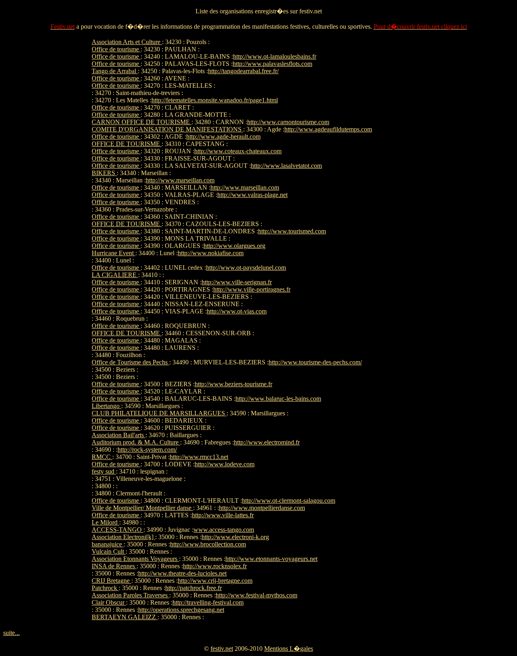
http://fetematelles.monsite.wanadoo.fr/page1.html (214, 100)
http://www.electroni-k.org (235, 536)
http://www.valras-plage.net (252, 194)
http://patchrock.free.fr (193, 587)
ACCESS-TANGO (117, 529)
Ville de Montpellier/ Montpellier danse (142, 507)
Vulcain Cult (109, 551)
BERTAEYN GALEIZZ (125, 617)
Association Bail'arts (118, 435)
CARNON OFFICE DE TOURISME (141, 122)
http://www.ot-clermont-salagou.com (288, 500)
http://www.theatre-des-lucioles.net (182, 573)
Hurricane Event (113, 253)
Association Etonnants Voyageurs (135, 558)
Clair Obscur (109, 602)
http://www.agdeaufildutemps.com (328, 129)
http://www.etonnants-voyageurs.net (271, 558)
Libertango (106, 405)
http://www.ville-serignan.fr (237, 282)
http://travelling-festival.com (208, 602)
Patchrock (105, 587)
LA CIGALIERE (115, 274)
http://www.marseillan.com (180, 180)
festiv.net (221, 648)
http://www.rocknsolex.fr (215, 566)
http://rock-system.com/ (147, 449)
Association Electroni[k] (123, 536)
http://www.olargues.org (234, 245)
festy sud (104, 471)
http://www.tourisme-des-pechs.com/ (315, 362)
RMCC (102, 456)
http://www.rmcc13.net (199, 456)
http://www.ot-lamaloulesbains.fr (274, 56)
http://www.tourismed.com (292, 231)
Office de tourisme (116, 49)
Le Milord (105, 522)
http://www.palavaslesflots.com (272, 63)
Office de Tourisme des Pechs (130, 362)
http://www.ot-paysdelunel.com (246, 267)
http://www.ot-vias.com (237, 311)
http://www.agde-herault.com (223, 136)
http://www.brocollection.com (208, 544)
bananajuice (108, 544)
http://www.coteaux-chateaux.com (238, 151)
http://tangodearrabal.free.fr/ (243, 71)
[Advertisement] (401, 159)
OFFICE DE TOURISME (127, 143)
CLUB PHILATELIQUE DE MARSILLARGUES (159, 413)
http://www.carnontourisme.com (288, 122)
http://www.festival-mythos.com (256, 595)
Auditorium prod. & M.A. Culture (136, 442)
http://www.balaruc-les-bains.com (278, 398)
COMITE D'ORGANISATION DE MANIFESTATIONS (167, 129)
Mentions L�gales (288, 648)
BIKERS (104, 172)
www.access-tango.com (223, 529)
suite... (11, 632)
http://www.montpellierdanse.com (262, 507)
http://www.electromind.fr (267, 442)
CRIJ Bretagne (111, 580)
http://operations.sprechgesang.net (181, 609)
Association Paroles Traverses (130, 595)
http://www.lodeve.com (224, 464)
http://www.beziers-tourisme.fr (233, 384)
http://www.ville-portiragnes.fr (251, 289)
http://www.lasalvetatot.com (286, 165)
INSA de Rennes (114, 566)
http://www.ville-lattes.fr (223, 515)
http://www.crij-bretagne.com (215, 580)
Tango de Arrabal (115, 71)
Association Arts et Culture (127, 41)
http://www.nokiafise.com (211, 253)
